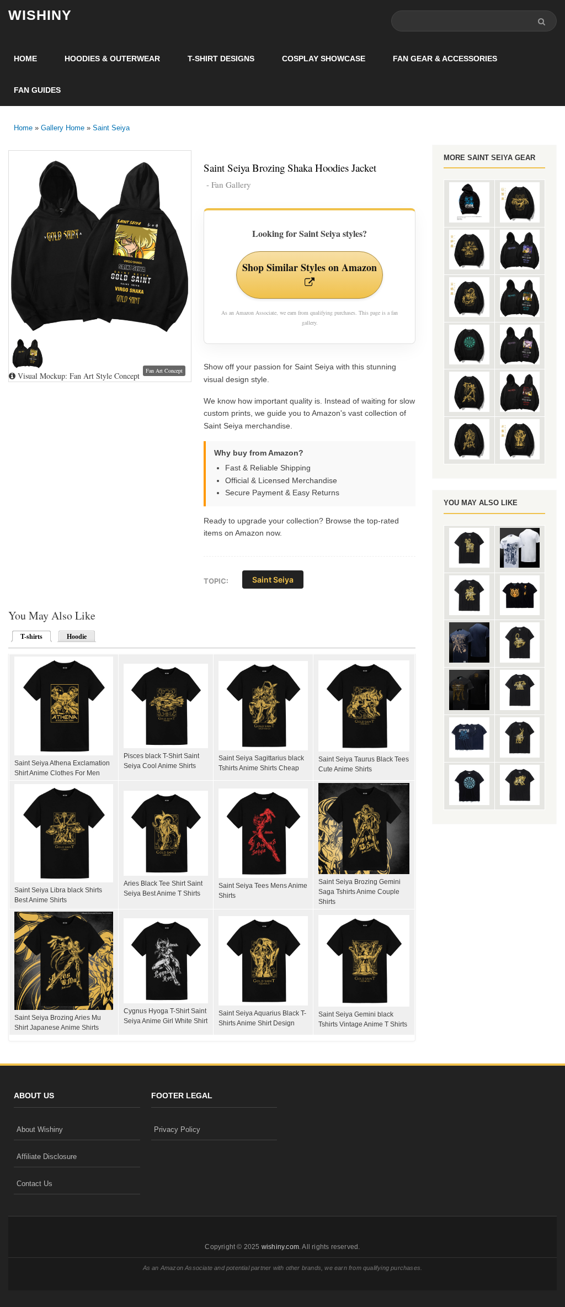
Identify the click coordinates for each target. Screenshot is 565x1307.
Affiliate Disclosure (47, 1156)
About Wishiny (40, 1129)
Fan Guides (37, 90)
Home (25, 58)
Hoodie (77, 637)
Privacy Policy (177, 1129)
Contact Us (34, 1183)
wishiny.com (280, 1247)
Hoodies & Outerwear (112, 58)
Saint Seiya (111, 128)
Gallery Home (62, 128)
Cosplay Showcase (323, 58)
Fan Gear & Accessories (445, 58)
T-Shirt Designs (221, 58)
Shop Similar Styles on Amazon (309, 267)
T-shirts (28, 637)
